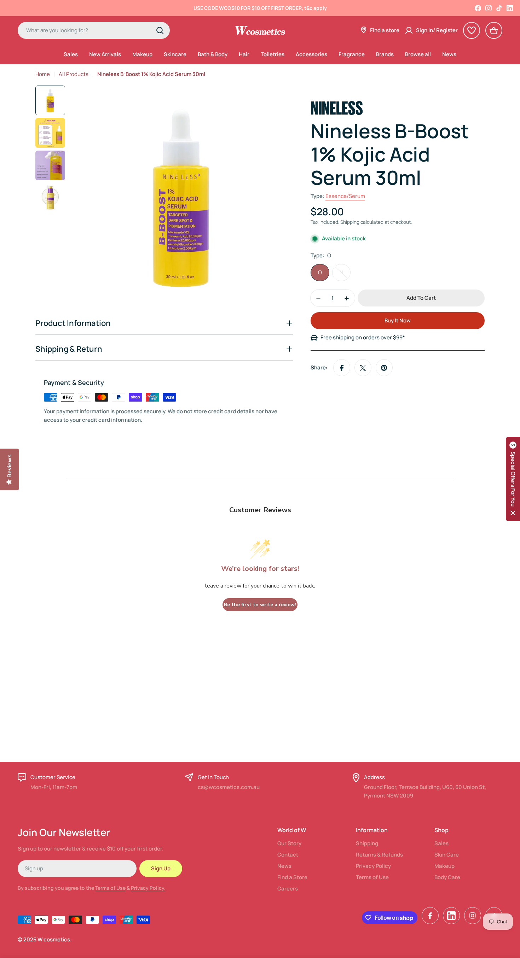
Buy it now (398, 321)
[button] (513, 479)
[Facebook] (478, 8)
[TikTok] (499, 8)
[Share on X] (362, 368)
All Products (73, 74)
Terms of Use (110, 887)
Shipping (349, 222)
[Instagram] (488, 8)
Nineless (337, 106)
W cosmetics (53, 939)
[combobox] (94, 30)
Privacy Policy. (148, 887)
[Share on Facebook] (341, 368)
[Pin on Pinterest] (384, 368)
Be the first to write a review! (260, 604)
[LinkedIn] (510, 8)
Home (42, 74)
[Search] (160, 30)
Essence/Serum (345, 196)
